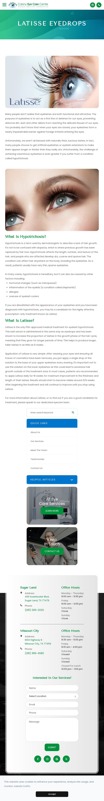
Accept (52, 794)
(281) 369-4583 (34, 653)
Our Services (37, 441)
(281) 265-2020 (34, 610)
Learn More (52, 510)
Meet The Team (39, 450)
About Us (35, 432)
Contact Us (36, 468)
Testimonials (37, 459)
